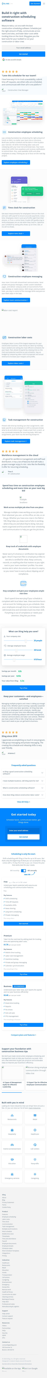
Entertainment (7, 1282)
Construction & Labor (9, 1294)
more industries (34, 1108)
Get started (23, 923)
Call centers (6, 1277)
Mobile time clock (8, 1234)
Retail (4, 1268)
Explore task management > (16, 441)
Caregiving (5, 1280)
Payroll (4, 1241)
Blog (3, 1200)
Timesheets (6, 1236)
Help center (6, 1314)
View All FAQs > (23, 802)
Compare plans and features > (23, 1035)
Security (4, 1333)
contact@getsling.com (9, 1345)
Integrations (6, 1253)
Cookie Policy (6, 1207)
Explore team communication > (16, 300)
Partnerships (6, 1328)
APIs (3, 1338)
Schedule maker (7, 1248)
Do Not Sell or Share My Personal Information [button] (17, 1364)
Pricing (4, 1256)
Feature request (7, 1318)
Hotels (4, 1272)
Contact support (7, 1316)
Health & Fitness (7, 1292)
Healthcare (5, 1263)
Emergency (5, 1285)
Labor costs (6, 1219)
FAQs (4, 1331)
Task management (8, 1226)
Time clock (5, 1222)
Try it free (23, 688)
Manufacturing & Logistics (10, 1306)
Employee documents (9, 1243)
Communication (7, 1224)
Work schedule (7, 1231)
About (4, 1198)
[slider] (26, 640)
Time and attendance (9, 1239)
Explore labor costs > (16, 363)
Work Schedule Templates (10, 1251)
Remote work (6, 1290)
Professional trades (8, 1304)
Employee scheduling (9, 1217)
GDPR (4, 1335)
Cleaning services (7, 1297)
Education (5, 1270)
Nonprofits (5, 1287)
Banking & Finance (8, 1299)
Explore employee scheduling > (16, 162)
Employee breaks (7, 1246)
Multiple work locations (9, 1229)
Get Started (35, 3)
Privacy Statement (8, 1202)
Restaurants (6, 1265)
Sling (7, 3)
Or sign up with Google (13, 60)
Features (5, 1214)
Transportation (7, 1275)
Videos (4, 1326)
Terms (4, 1205)
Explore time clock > (16, 233)
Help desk (5, 1302)
